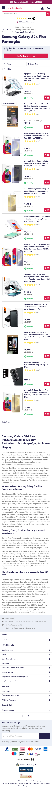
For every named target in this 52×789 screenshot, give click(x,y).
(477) (38, 84)
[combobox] (26, 13)
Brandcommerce (8, 710)
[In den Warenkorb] (47, 98)
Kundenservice (7, 650)
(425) (38, 197)
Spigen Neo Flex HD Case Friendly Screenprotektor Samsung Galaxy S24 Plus (35, 307)
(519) (38, 141)
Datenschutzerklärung (9, 783)
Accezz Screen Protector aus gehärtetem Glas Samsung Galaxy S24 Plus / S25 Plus (36, 135)
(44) (38, 285)
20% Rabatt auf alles (18, 2)
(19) (37, 343)
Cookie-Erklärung (25, 783)
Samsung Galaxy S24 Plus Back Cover (32, 605)
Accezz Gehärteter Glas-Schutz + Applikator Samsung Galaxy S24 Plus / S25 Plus (37, 218)
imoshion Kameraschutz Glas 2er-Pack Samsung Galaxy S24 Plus (36, 364)
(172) (38, 255)
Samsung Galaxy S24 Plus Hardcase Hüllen (26, 563)
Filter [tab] (9, 64)
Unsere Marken (7, 672)
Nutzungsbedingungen (26, 743)
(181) (38, 225)
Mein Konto (42, 8)
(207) (38, 169)
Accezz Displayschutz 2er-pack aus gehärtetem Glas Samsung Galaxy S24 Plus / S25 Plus (36, 191)
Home (17, 27)
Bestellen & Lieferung (10, 659)
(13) (37, 114)
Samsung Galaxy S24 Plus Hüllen (25, 480)
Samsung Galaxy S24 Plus (24, 30)
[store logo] (16, 8)
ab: (28, 93)
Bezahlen (5, 663)
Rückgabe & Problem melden (13, 668)
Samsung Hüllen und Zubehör (12, 524)
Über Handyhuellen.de (10, 696)
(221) (38, 370)
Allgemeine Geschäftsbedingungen (15, 677)
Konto (4, 655)
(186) (38, 400)
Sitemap (36, 783)
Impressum (6, 691)
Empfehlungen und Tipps (11, 681)
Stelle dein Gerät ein (26, 56)
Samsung (25, 27)
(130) (38, 313)
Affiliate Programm (9, 700)
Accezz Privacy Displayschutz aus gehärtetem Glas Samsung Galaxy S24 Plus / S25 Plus (36, 163)
